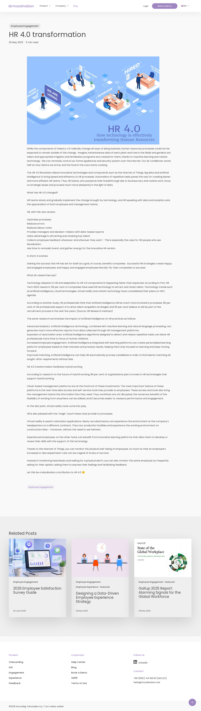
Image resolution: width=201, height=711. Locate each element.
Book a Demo (79, 672)
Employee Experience (87, 587)
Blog (74, 667)
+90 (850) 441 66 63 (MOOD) (150, 678)
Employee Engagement (25, 26)
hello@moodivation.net (146, 682)
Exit (11, 667)
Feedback (15, 683)
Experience (15, 678)
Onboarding (16, 662)
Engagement (16, 672)
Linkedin (143, 662)
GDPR (74, 678)
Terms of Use (79, 683)
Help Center (78, 662)
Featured (105, 587)
